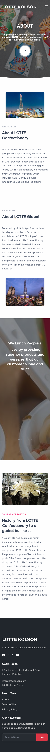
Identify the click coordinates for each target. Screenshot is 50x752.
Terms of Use (9, 704)
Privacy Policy (9, 709)
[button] (19, 439)
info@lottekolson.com (14, 681)
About (5, 699)
